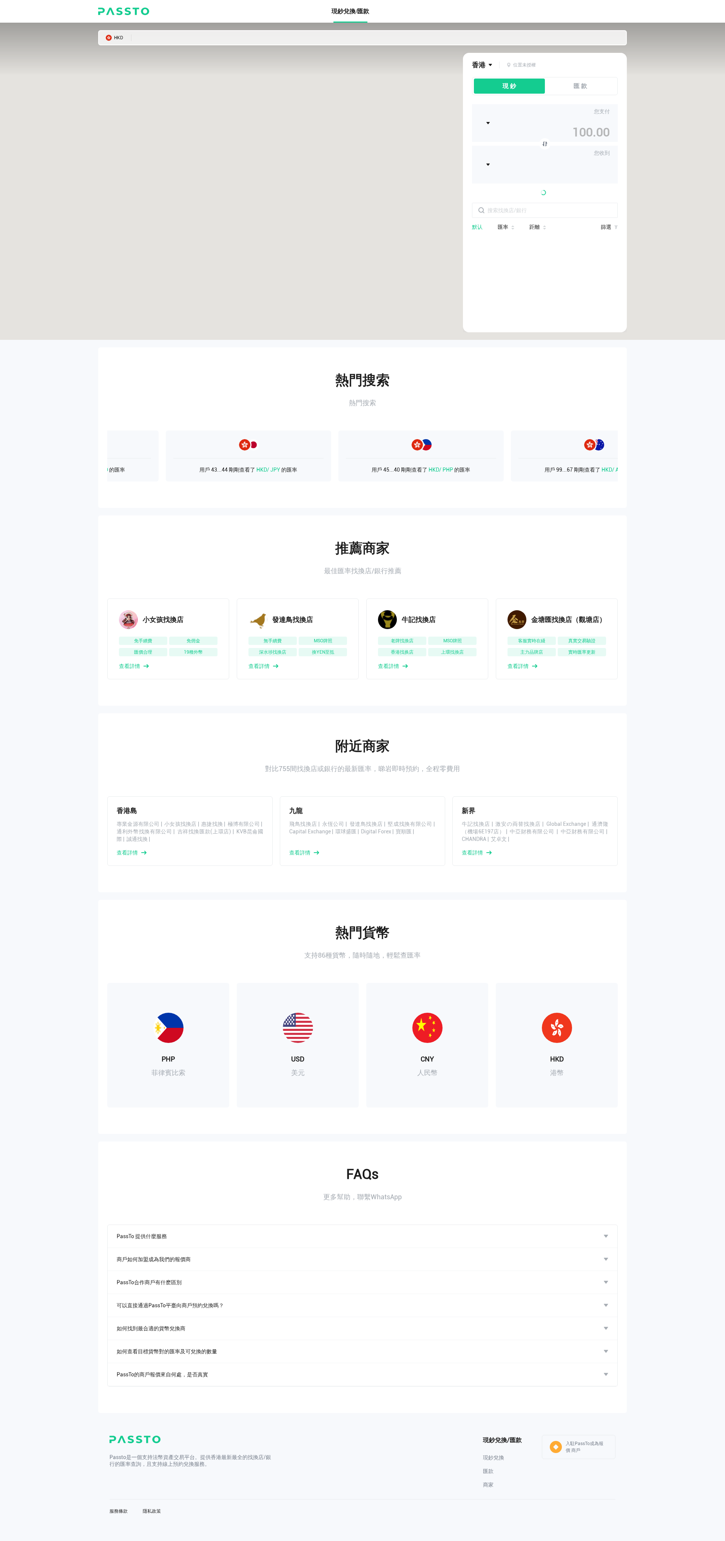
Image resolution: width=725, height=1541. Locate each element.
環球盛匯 (345, 831)
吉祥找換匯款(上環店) (204, 831)
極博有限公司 (244, 824)
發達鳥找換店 (366, 824)
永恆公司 (333, 824)
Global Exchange (566, 824)
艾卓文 (499, 839)
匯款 (488, 1471)
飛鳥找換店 (303, 824)
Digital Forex (376, 831)
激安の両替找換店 (517, 824)
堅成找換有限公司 (410, 824)
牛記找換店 (476, 824)
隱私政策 (152, 1511)
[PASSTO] (123, 11)
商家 (488, 1485)
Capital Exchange (310, 831)
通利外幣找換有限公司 (144, 831)
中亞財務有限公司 (532, 831)
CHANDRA (474, 839)
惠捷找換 (212, 824)
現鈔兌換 (493, 1458)
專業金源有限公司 (138, 824)
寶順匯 (404, 831)
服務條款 (119, 1511)
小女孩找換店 (180, 824)
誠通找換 (137, 839)
